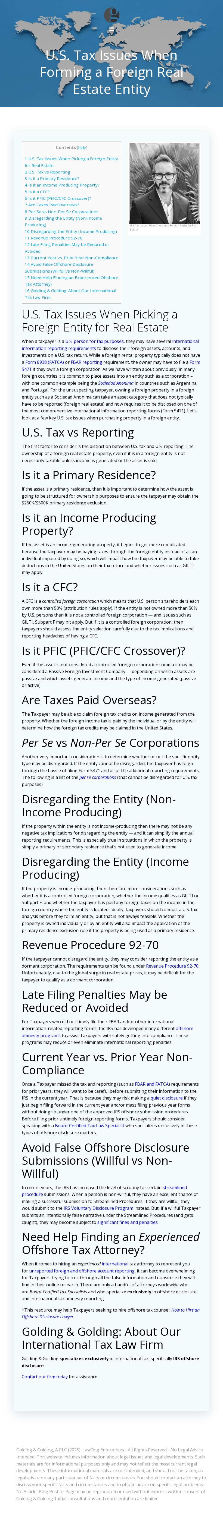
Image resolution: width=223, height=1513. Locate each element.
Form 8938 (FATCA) (44, 362)
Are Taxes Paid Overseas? (52, 204)
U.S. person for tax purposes (94, 341)
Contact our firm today (45, 1377)
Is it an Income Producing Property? (62, 185)
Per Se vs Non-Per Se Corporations (61, 211)
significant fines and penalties (127, 1222)
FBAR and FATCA (152, 1084)
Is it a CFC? (37, 191)
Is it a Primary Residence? (52, 178)
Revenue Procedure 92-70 (53, 238)
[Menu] (111, 29)
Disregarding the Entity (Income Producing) (71, 231)
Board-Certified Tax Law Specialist (89, 1126)
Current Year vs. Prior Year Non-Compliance (71, 257)
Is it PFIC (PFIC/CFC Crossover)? (58, 198)
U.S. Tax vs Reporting (47, 172)
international (115, 1264)
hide (82, 147)
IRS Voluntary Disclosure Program (98, 1208)
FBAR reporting (86, 362)
